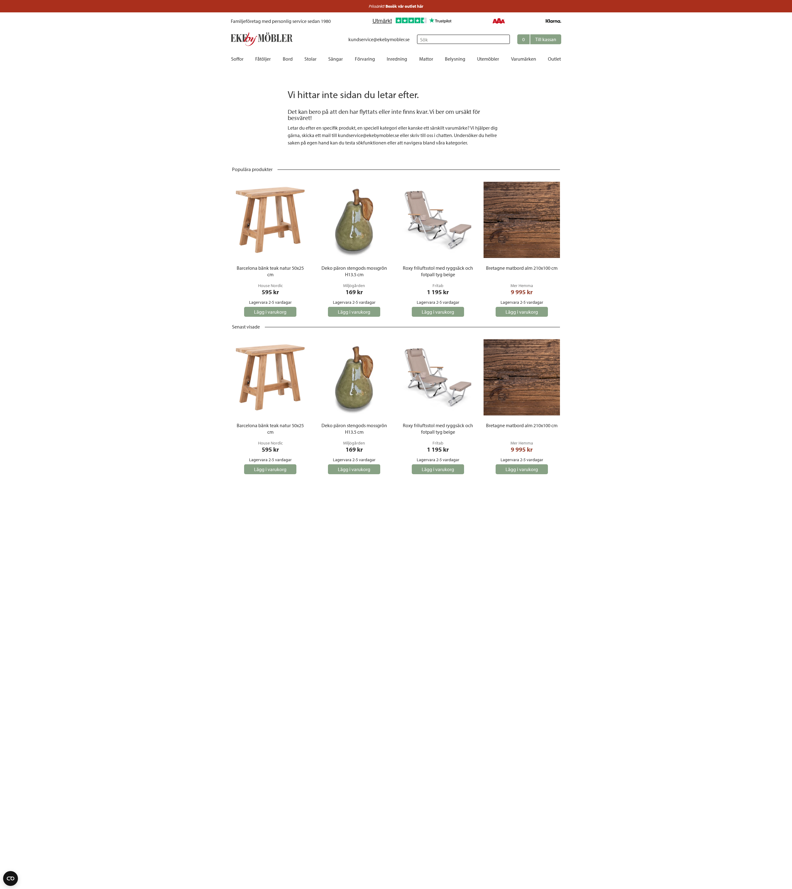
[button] (539, 39)
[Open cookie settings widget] (10, 878)
